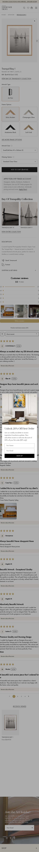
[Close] (35, 396)
